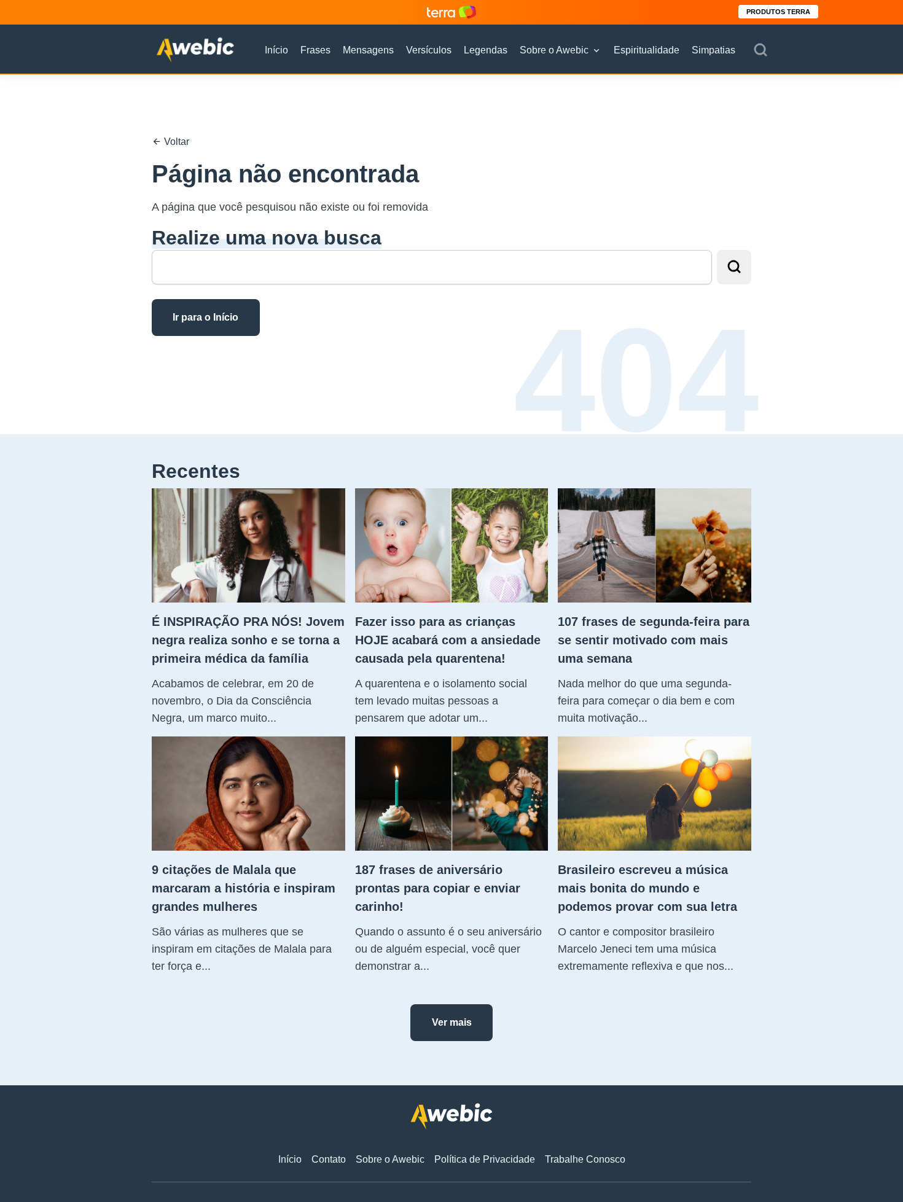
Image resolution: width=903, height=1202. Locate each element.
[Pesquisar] (760, 50)
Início (276, 50)
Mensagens (368, 50)
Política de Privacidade (484, 1159)
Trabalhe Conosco (585, 1159)
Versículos (429, 50)
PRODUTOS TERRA (778, 11)
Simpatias (713, 50)
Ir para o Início (205, 317)
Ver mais (452, 1022)
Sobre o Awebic (554, 50)
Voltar (175, 141)
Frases (315, 50)
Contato (328, 1159)
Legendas (485, 50)
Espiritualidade (646, 50)
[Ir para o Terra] (451, 12)
